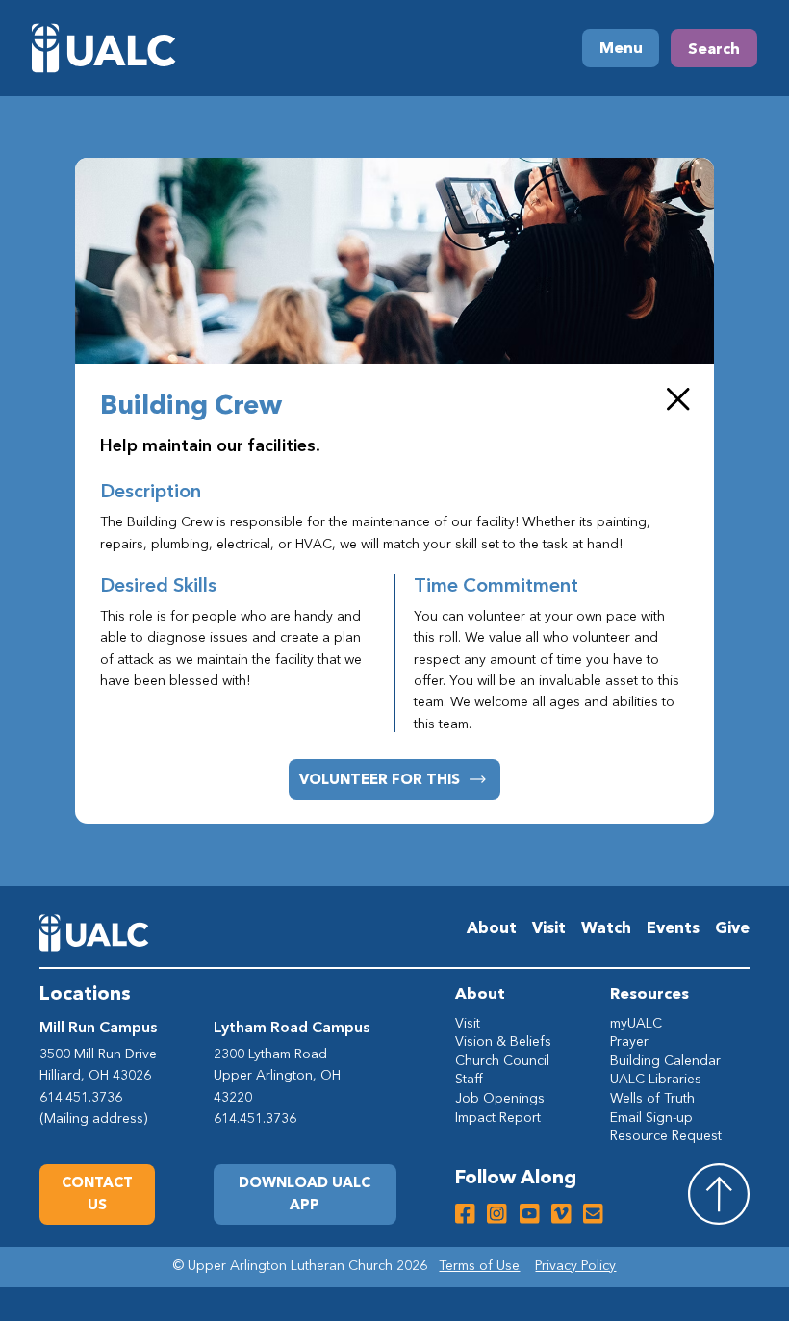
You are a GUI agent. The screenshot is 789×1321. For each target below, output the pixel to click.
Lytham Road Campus (291, 1026)
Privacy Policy (575, 1265)
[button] (305, 1194)
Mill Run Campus (98, 1026)
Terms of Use (479, 1265)
